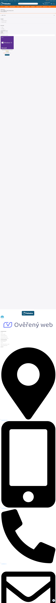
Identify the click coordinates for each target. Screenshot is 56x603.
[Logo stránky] (5, 3)
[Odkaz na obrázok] (28, 313)
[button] (7, 55)
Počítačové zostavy (4, 20)
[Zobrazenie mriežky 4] (3, 33)
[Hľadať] (37, 4)
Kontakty (2, 332)
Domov (2, 10)
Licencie (2, 342)
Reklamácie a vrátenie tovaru (4, 338)
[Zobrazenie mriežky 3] (2, 33)
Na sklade (3, 28)
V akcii (2, 27)
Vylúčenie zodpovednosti (4, 345)
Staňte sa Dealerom (3, 341)
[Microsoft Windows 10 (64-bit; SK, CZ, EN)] (7, 42)
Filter (54, 15)
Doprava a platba (3, 334)
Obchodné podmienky (4, 335)
